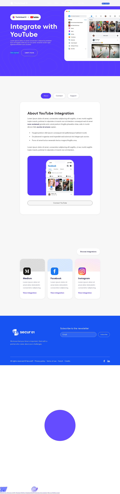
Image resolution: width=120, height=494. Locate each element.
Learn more (29, 52)
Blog (63, 3)
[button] (71, 3)
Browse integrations (88, 251)
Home (49, 3)
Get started (106, 3)
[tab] (46, 95)
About (56, 3)
